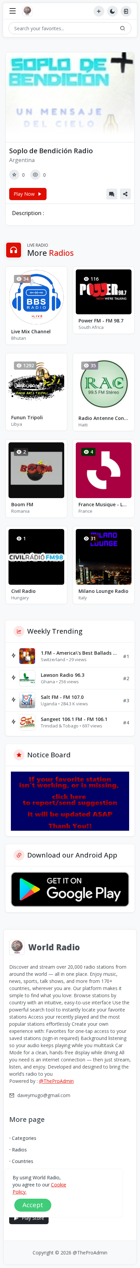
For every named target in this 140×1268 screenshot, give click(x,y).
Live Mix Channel (31, 331)
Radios (19, 1149)
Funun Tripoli (27, 417)
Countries (22, 1161)
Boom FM (22, 504)
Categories (24, 1138)
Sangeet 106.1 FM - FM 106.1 (74, 719)
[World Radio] (29, 11)
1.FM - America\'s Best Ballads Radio (79, 653)
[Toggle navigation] (12, 11)
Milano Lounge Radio (103, 591)
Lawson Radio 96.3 (62, 675)
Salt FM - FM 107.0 (62, 697)
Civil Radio (23, 591)
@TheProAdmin (56, 1081)
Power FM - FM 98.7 (100, 320)
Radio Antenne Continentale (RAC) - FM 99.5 (103, 418)
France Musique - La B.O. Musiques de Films (103, 504)
